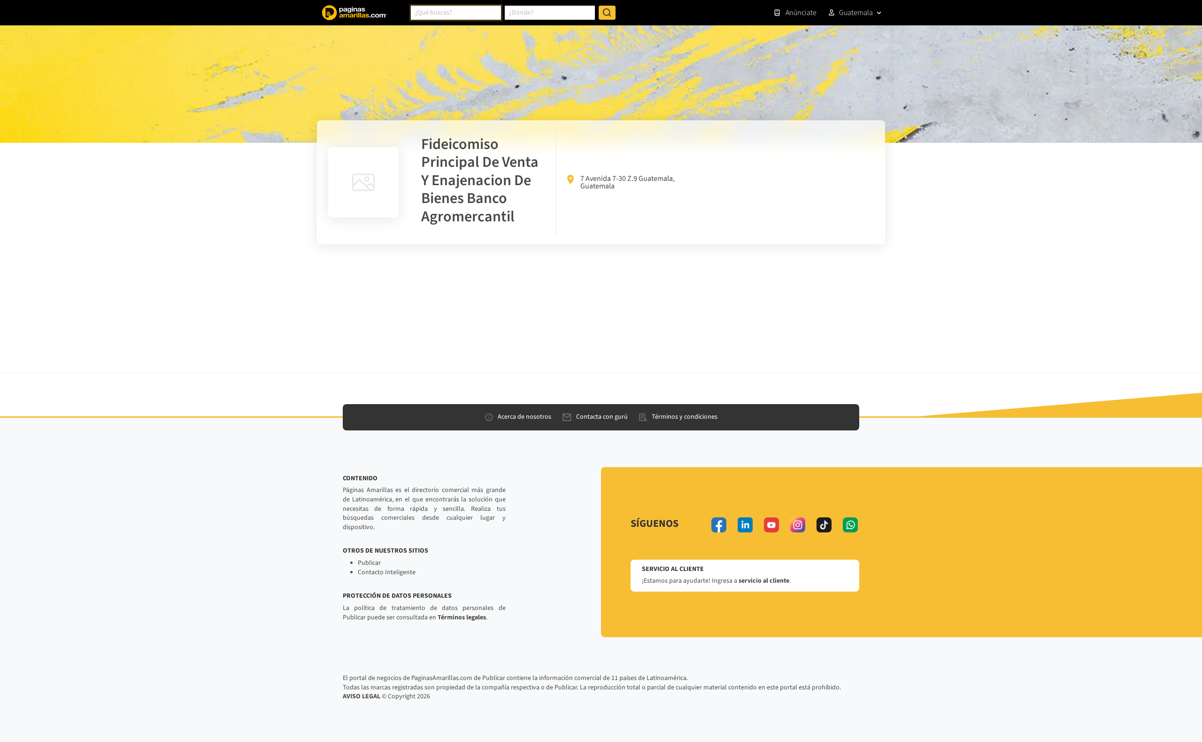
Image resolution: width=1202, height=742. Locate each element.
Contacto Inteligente (387, 572)
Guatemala (856, 13)
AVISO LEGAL (361, 696)
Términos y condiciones (684, 417)
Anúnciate (801, 13)
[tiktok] (824, 524)
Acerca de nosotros (524, 417)
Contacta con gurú (602, 417)
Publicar (369, 563)
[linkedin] (745, 524)
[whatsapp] (850, 524)
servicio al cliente (764, 581)
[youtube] (771, 524)
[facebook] (718, 524)
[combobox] (456, 13)
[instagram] (797, 524)
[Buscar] (607, 13)
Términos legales (462, 617)
